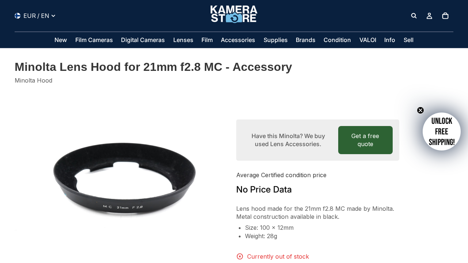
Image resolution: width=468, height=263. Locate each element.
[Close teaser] (420, 110)
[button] (442, 131)
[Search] (414, 16)
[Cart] (445, 16)
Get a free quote (365, 140)
